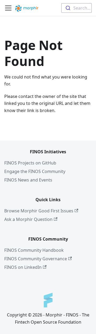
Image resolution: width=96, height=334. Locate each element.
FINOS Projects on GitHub (30, 163)
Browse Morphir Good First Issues (38, 211)
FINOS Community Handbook (34, 250)
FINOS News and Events (28, 180)
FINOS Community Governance (35, 259)
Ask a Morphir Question (28, 219)
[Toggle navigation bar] (8, 8)
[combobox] (76, 8)
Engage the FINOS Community (34, 171)
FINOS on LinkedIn (23, 267)
